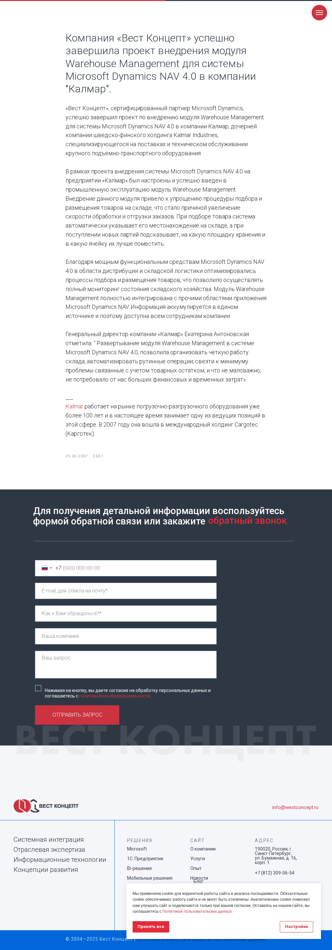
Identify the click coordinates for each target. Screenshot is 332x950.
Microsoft (137, 848)
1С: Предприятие (145, 858)
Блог (199, 881)
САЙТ (197, 840)
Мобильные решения (149, 878)
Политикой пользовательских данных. (197, 911)
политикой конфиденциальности (114, 695)
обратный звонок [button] (247, 520)
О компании (203, 848)
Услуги (197, 858)
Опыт (196, 868)
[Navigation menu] (319, 12)
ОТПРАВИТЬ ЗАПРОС (77, 715)
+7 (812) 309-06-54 (274, 872)
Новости (199, 878)
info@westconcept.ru (295, 807)
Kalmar (74, 406)
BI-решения (139, 868)
